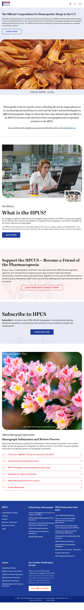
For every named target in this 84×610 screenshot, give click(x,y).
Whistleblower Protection (11, 578)
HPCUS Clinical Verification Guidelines (38, 533)
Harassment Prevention (10, 581)
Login (4, 529)
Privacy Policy (50, 600)
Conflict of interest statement (12, 574)
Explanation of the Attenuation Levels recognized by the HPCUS (67, 527)
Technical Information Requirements (20, 461)
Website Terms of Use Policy (12, 571)
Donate (4, 519)
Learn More (12, 31)
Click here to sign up (40, 588)
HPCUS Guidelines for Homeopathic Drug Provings (26, 468)
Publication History (9, 568)
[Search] (71, 4)
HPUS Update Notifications (65, 556)
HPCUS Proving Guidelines (38, 528)
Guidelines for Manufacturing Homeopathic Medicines (65, 532)
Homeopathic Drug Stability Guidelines (65, 546)
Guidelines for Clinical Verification (19, 474)
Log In (75, 4)
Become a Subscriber (9, 522)
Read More (11, 235)
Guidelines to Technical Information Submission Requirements (41, 524)
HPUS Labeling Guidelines (64, 541)
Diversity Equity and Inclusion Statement (12, 585)
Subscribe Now (42, 332)
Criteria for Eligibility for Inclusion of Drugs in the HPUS (41, 514)
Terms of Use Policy (35, 600)
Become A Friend (8, 525)
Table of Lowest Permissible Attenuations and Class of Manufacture (65, 521)
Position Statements (62, 553)
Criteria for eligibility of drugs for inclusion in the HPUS (28, 455)
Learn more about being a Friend (42, 287)
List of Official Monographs (64, 515)
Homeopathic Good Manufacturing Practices (67, 537)
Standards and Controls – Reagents (68, 550)
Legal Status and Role (10, 513)
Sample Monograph (13, 487)
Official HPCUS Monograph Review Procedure (41, 519)
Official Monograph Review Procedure (21, 481)
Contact (5, 516)
